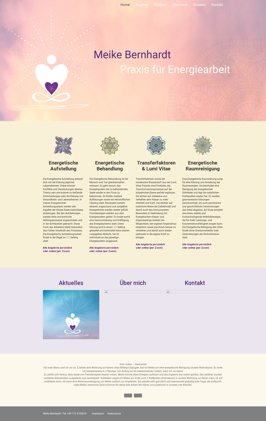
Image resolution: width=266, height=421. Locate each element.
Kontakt (217, 5)
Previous (128, 395)
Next (138, 395)
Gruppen (199, 5)
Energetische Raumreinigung (203, 166)
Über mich (180, 5)
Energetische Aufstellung (63, 166)
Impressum (98, 413)
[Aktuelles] (71, 309)
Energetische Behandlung (109, 166)
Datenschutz (114, 413)
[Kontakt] (195, 309)
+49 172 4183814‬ (76, 413)
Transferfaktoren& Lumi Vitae (156, 166)
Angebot (141, 5)
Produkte (160, 5)
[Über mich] (133, 309)
